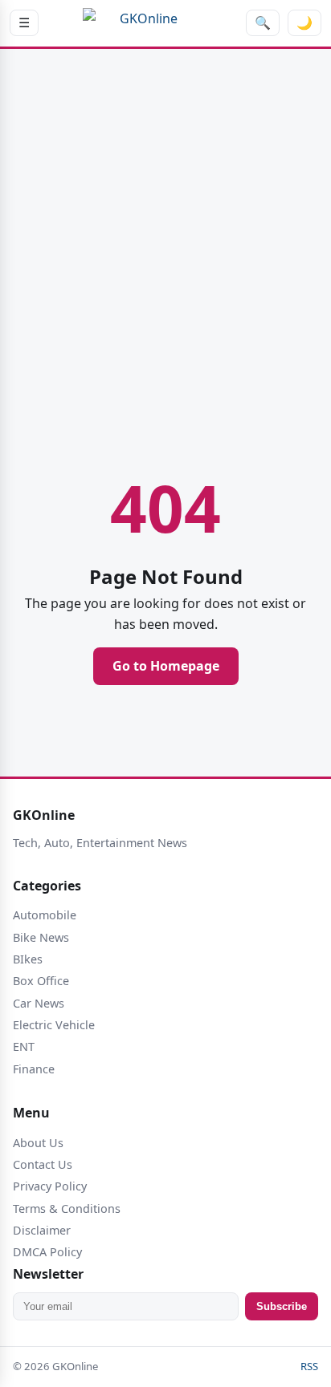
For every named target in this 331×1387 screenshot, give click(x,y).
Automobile (44, 915)
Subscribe (281, 1306)
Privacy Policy (50, 1186)
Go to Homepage (165, 666)
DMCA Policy (47, 1251)
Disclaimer (42, 1230)
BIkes (28, 959)
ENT (24, 1046)
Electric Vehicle (54, 1024)
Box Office (41, 980)
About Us (38, 1142)
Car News (38, 1003)
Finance (34, 1069)
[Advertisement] (165, 241)
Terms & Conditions (67, 1208)
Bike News (41, 937)
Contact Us (42, 1164)
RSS (309, 1366)
